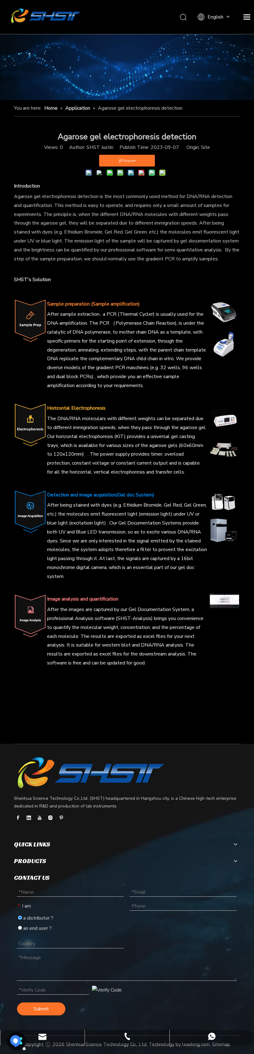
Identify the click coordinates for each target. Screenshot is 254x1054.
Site (205, 147)
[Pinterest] (61, 817)
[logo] (91, 773)
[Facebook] (18, 817)
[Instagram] (50, 817)
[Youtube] (40, 817)
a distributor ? (37, 918)
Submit (41, 1009)
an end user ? (37, 928)
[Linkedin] (29, 817)
